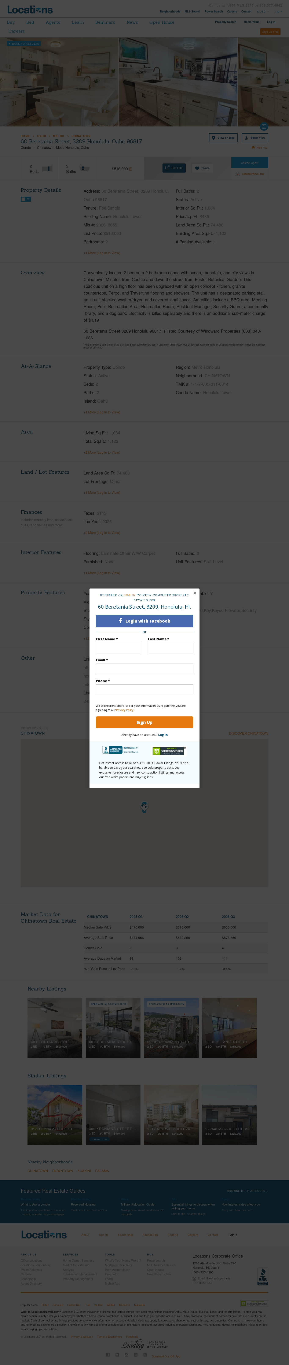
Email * (102, 660)
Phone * (103, 681)
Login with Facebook (147, 621)
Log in (130, 595)
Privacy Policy (124, 710)
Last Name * (158, 639)
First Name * (107, 639)
